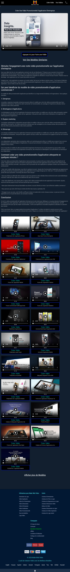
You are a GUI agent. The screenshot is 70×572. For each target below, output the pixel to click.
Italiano (25, 565)
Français (13, 565)
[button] (15, 224)
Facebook (29, 545)
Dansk (43, 565)
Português (37, 565)
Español (19, 565)
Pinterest (35, 545)
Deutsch (31, 565)
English (7, 565)
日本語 (56, 565)
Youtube (41, 545)
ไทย (48, 565)
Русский (62, 565)
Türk (52, 565)
